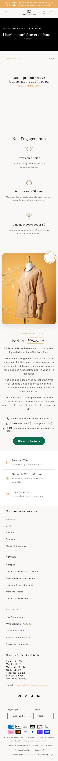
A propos (10, 565)
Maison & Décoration (16, 546)
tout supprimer (29, 85)
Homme (10, 532)
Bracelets (10, 519)
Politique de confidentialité (19, 585)
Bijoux (9, 526)
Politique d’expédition (23, 750)
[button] (6, 13)
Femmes (10, 539)
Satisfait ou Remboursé (18, 637)
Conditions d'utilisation (17, 598)
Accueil (7, 29)
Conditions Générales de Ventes (22, 571)
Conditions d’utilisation (42, 745)
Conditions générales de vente (22, 754)
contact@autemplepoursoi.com (31, 685)
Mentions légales (14, 592)
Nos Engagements (15, 617)
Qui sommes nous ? (16, 630)
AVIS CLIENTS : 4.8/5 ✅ (18, 624)
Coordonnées (40, 750)
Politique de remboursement (20, 578)
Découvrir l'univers (29, 441)
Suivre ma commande (17, 644)
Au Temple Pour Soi (19, 737)
